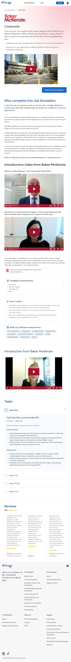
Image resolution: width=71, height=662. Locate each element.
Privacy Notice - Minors (54, 626)
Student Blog (28, 610)
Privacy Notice (51, 622)
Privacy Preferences (53, 629)
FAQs (26, 626)
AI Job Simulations (30, 606)
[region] (35, 442)
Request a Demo (52, 583)
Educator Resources (9, 622)
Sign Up (60, 3)
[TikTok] (8, 653)
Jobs (42, 3)
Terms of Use (51, 638)
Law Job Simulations (31, 594)
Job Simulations (29, 3)
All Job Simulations (30, 580)
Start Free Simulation (54, 90)
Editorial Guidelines (31, 619)
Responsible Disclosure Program (57, 641)
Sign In (49, 576)
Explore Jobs (28, 576)
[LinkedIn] (3, 653)
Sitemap (49, 645)
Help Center (51, 619)
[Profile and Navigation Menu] (68, 3)
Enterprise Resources (54, 580)
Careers (27, 622)
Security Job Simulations (32, 603)
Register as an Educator (10, 626)
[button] (67, 566)
